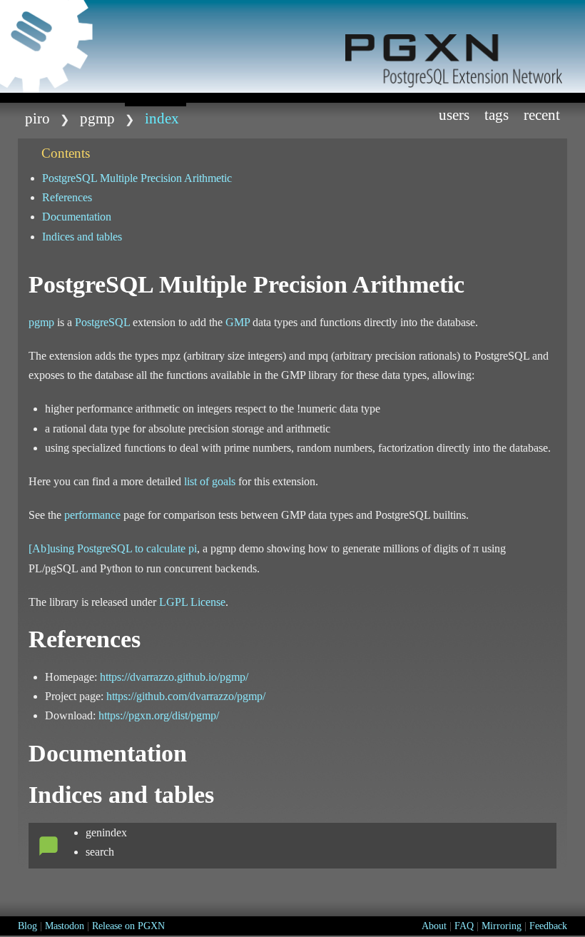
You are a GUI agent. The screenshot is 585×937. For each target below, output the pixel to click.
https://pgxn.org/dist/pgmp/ (158, 715)
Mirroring (502, 926)
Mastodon (64, 926)
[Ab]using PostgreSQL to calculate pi (113, 548)
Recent (542, 114)
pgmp (97, 118)
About (434, 926)
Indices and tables (82, 237)
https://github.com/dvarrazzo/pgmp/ (185, 696)
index (162, 118)
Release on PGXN (128, 926)
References (67, 197)
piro (37, 118)
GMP (237, 322)
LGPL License (192, 602)
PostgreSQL (102, 322)
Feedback (548, 926)
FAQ (464, 926)
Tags (496, 114)
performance (92, 515)
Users (454, 114)
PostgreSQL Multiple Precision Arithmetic (137, 178)
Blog (27, 926)
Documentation (76, 217)
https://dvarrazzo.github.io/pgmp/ (174, 677)
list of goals (209, 481)
